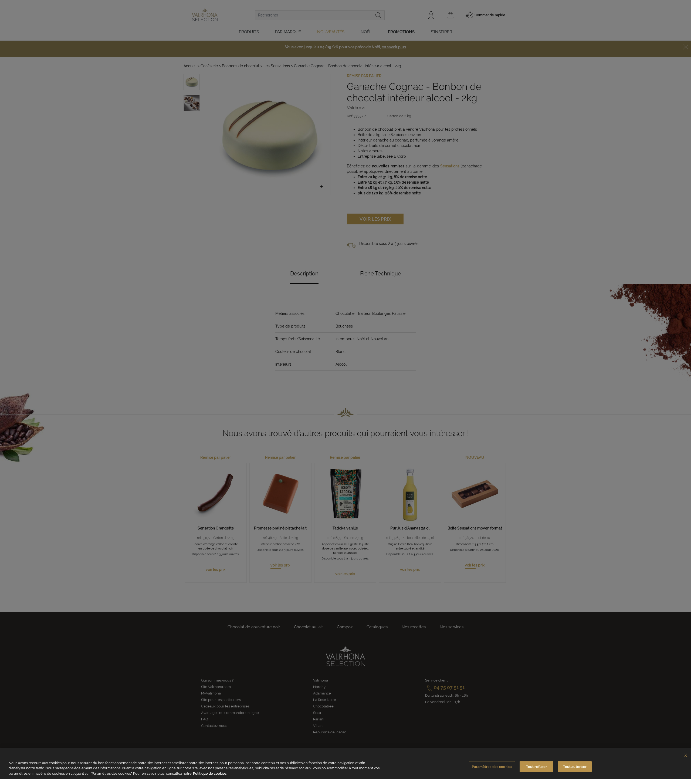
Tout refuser (536, 766)
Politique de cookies (209, 773)
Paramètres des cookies (492, 766)
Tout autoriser (575, 766)
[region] (345, 763)
